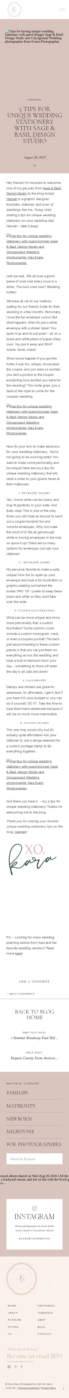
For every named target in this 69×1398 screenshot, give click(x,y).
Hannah (11, 199)
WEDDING (34, 99)
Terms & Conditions (28, 1388)
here (18, 953)
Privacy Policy (48, 1388)
